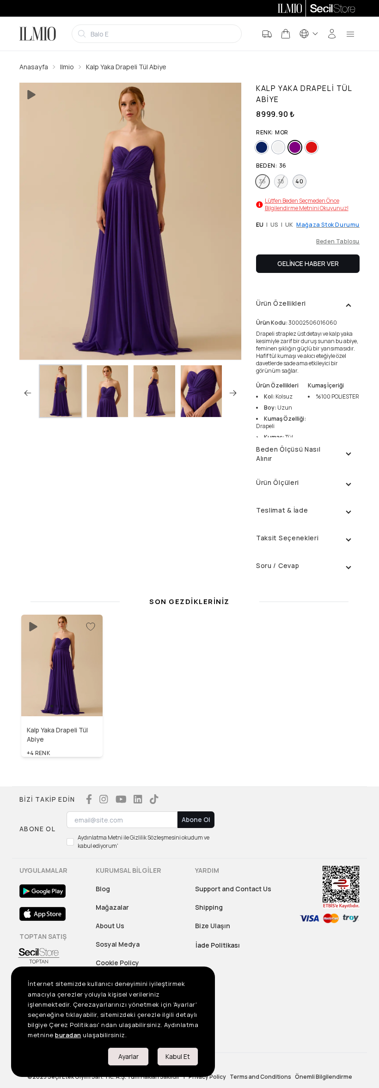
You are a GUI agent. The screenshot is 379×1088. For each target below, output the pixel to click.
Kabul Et (177, 1056)
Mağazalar (112, 907)
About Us (110, 925)
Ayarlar (128, 1056)
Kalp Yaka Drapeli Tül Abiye (126, 66)
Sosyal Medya (118, 944)
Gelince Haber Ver (308, 263)
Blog (103, 888)
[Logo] (37, 34)
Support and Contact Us (233, 888)
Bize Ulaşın (212, 925)
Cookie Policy (117, 962)
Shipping (209, 907)
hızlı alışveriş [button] (62, 697)
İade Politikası (218, 945)
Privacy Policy (207, 1077)
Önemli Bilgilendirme (323, 1077)
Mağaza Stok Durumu (328, 225)
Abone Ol (196, 819)
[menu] (350, 33)
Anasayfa (33, 66)
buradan (68, 1035)
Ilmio (67, 66)
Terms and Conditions (260, 1077)
